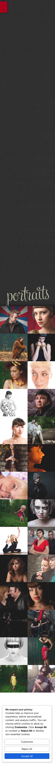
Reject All (27, 748)
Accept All (27, 756)
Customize (27, 741)
